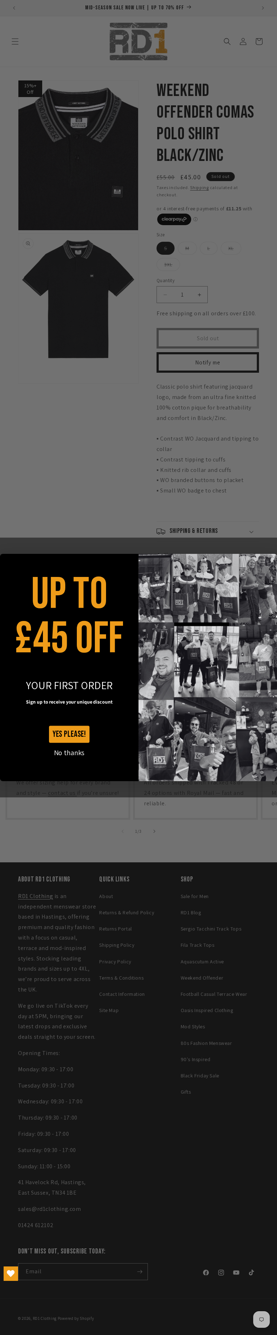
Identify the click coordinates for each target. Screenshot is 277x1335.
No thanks (69, 752)
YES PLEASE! (69, 734)
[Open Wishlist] (11, 1273)
